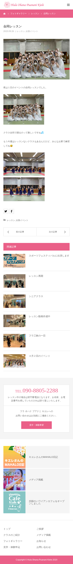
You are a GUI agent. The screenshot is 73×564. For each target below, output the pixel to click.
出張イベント (32, 31)
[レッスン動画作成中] (14, 321)
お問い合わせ (43, 547)
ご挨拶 (40, 528)
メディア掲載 (43, 535)
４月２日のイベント (39, 356)
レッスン (21, 31)
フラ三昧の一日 (37, 335)
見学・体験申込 (11, 547)
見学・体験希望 (36, 425)
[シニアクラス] (14, 301)
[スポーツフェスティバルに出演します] (14, 260)
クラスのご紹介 (11, 535)
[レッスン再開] (14, 281)
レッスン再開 (36, 276)
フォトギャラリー (12, 541)
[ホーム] (4, 13)
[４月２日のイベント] (14, 361)
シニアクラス (36, 296)
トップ (7, 528)
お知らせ (41, 541)
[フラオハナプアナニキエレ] (23, 4)
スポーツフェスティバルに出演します (49, 255)
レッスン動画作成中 (39, 316)
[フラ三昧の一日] (14, 340)
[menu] (68, 4)
